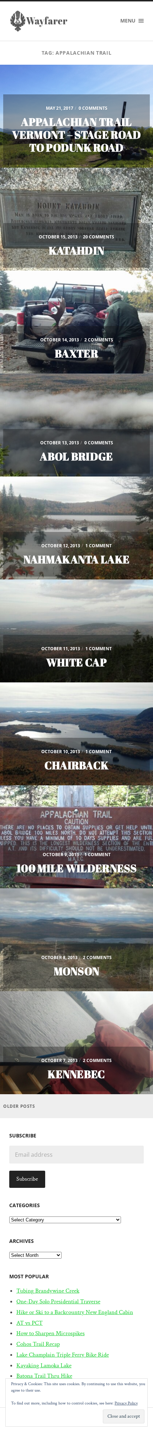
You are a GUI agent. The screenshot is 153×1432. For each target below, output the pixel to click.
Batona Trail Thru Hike (44, 1376)
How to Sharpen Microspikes (50, 1333)
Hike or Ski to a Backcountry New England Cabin (74, 1312)
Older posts (19, 1106)
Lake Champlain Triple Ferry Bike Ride (62, 1355)
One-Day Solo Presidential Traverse (58, 1301)
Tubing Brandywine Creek (47, 1291)
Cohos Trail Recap (38, 1344)
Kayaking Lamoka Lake (44, 1365)
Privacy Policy (126, 1403)
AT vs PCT (29, 1323)
